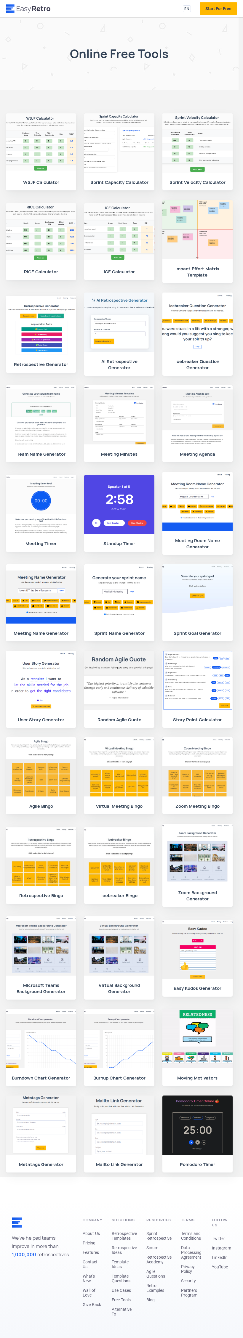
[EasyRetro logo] (28, 8)
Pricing (89, 1243)
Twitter (218, 1238)
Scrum (152, 1247)
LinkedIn (220, 1257)
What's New (89, 1278)
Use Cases (121, 1290)
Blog (150, 1299)
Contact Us (90, 1264)
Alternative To (122, 1311)
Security (188, 1280)
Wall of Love (89, 1292)
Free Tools (121, 1299)
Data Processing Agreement (191, 1252)
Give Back (92, 1304)
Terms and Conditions (191, 1236)
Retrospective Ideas (124, 1250)
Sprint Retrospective (159, 1236)
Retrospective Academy (159, 1259)
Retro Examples (155, 1288)
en (186, 8)
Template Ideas (120, 1264)
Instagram (221, 1248)
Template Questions (121, 1278)
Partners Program (189, 1292)
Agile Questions (155, 1273)
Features (91, 1252)
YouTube (220, 1267)
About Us (91, 1233)
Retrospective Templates (124, 1236)
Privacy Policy (188, 1269)
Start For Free (218, 8)
